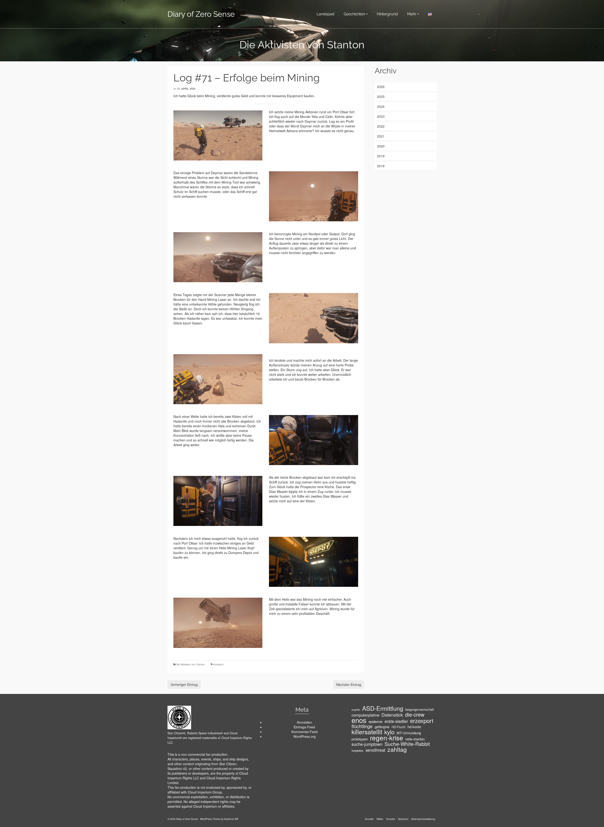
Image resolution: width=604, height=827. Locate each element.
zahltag (397, 749)
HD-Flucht (398, 727)
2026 (381, 86)
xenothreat (375, 749)
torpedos (357, 750)
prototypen (360, 739)
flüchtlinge (362, 726)
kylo (389, 732)
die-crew (414, 714)
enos (359, 720)
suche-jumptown (367, 744)
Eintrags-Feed (304, 727)
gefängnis (382, 726)
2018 (381, 166)
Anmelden (304, 722)
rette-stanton (415, 739)
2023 (381, 116)
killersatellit (367, 731)
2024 (381, 106)
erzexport (218, 664)
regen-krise (386, 737)
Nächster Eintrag (348, 684)
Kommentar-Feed (304, 731)
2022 (381, 126)
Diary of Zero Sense (201, 14)
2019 (381, 156)
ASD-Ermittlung (382, 708)
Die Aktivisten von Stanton (190, 664)
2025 (381, 96)
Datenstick (392, 714)
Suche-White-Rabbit (407, 743)
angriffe (356, 709)
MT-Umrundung (409, 732)
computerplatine (365, 715)
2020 (381, 146)
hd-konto (414, 726)
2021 (381, 136)
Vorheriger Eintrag (184, 684)
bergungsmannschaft (419, 709)
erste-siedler (396, 721)
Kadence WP (231, 819)
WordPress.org (304, 736)
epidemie (375, 721)
